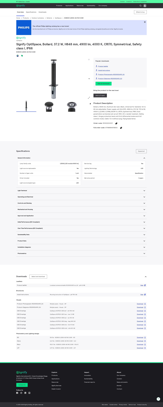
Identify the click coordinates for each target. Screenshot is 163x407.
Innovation (87, 375)
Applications (69, 5)
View (141, 285)
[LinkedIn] (25, 393)
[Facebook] (17, 393)
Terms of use (132, 404)
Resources (80, 5)
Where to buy (140, 12)
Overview (20, 12)
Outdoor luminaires (38, 18)
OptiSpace (58, 18)
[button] (18, 79)
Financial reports (89, 382)
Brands (119, 385)
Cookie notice (113, 404)
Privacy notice (123, 404)
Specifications (31, 12)
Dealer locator (56, 389)
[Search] (140, 5)
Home (18, 18)
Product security (142, 404)
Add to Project (100, 95)
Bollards (49, 18)
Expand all (141, 151)
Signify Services (56, 385)
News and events (122, 382)
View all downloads (104, 83)
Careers (119, 379)
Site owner (105, 404)
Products (59, 5)
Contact (119, 389)
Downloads (42, 12)
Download (140, 304)
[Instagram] (21, 393)
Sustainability (91, 5)
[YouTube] (30, 393)
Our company (103, 5)
